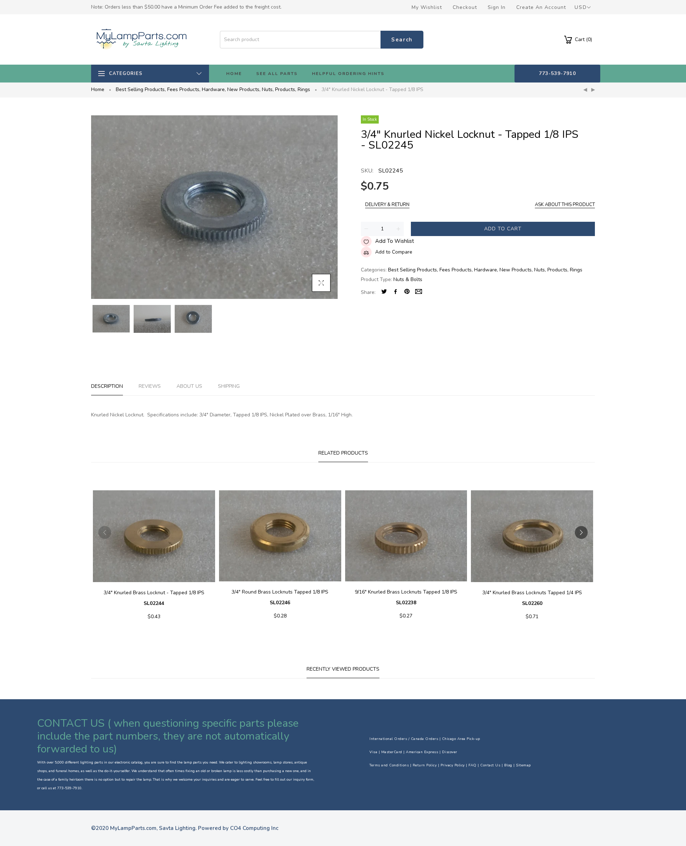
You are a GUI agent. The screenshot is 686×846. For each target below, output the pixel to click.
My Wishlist (427, 7)
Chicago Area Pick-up (461, 738)
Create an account (541, 7)
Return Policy (425, 765)
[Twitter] (384, 292)
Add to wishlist (394, 241)
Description (107, 386)
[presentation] (104, 532)
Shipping (229, 386)
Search (402, 39)
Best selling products (141, 89)
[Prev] (585, 90)
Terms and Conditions (389, 765)
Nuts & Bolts (407, 279)
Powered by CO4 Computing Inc (238, 828)
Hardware (214, 89)
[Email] (418, 292)
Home (97, 89)
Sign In (497, 7)
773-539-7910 (557, 73)
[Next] (593, 90)
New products (243, 89)
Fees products (183, 89)
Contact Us (490, 765)
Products (285, 89)
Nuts (268, 89)
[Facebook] (396, 292)
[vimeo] (407, 292)
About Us (189, 386)
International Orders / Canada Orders (403, 738)
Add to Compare (393, 252)
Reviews (150, 386)
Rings (304, 89)
